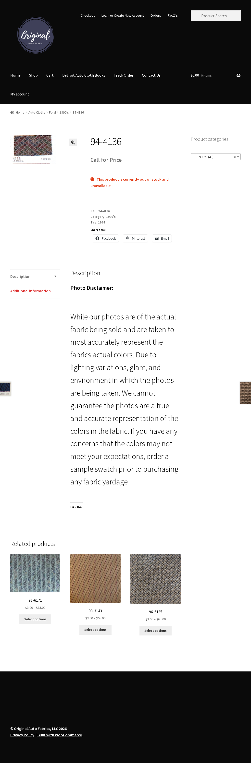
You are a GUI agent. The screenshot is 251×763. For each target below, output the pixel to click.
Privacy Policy (22, 734)
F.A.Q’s (173, 15)
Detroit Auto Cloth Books (83, 75)
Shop (33, 75)
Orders (156, 15)
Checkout (88, 15)
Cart (50, 75)
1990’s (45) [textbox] (214, 157)
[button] (73, 142)
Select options (35, 619)
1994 (101, 222)
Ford (52, 112)
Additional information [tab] (30, 290)
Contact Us (151, 75)
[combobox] (216, 156)
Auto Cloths (36, 112)
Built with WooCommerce (60, 734)
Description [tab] (20, 276)
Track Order (123, 75)
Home (15, 75)
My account (19, 94)
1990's (64, 112)
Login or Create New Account (122, 15)
